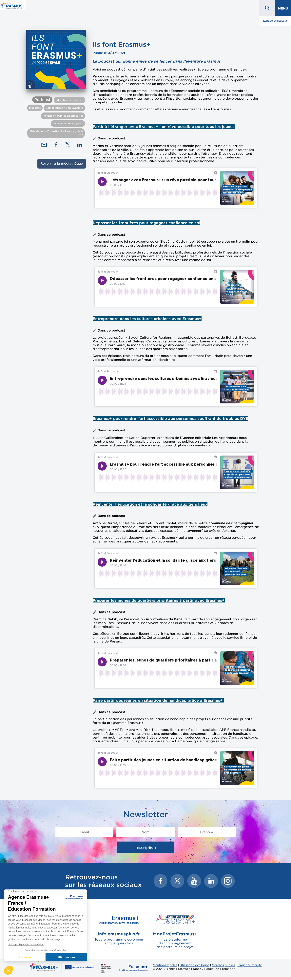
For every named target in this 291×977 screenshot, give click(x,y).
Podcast (42, 99)
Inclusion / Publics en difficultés (63, 115)
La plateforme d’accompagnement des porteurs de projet (175, 940)
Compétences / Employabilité (64, 107)
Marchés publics (223, 965)
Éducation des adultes (69, 100)
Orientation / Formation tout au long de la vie (56, 133)
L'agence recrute (250, 965)
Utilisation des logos (194, 965)
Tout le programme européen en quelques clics (118, 938)
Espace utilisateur (275, 20)
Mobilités (35, 107)
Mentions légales (165, 965)
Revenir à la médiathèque (61, 163)
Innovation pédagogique (68, 123)
